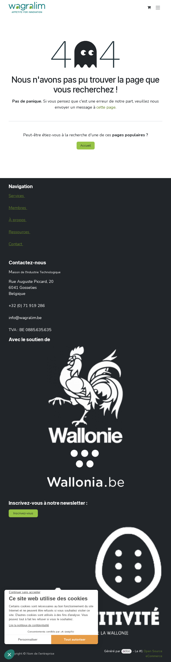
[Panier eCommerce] (149, 7)
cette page (106, 107)
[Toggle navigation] (157, 7)
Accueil (85, 145)
